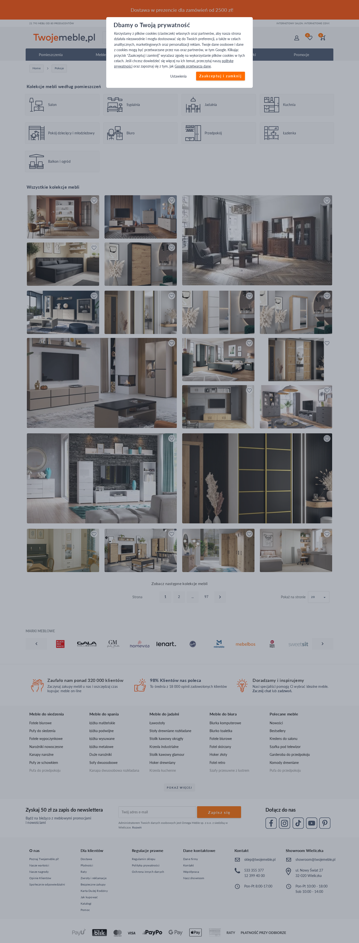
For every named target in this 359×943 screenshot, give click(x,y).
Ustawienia (178, 76)
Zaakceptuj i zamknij (220, 76)
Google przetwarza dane (193, 66)
